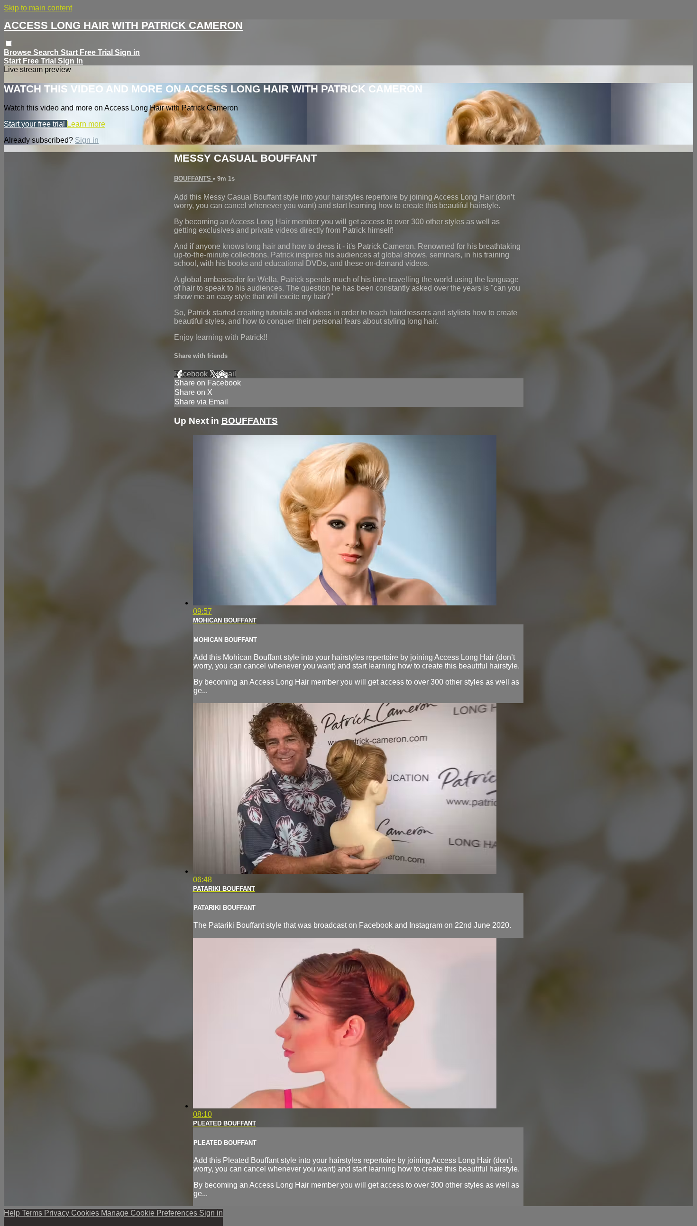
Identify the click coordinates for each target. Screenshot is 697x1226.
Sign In (70, 61)
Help (13, 1213)
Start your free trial (35, 124)
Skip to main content (38, 8)
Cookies (86, 1213)
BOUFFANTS (193, 178)
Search (47, 52)
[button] (9, 43)
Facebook (192, 374)
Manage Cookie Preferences (150, 1213)
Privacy (57, 1213)
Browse (18, 52)
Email (226, 374)
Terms (33, 1213)
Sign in (127, 52)
